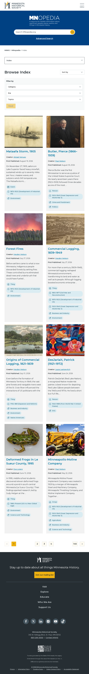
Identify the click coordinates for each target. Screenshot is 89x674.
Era (9, 93)
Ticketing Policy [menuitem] (38, 669)
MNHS (7, 50)
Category (12, 87)
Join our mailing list (44, 575)
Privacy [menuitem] (12, 669)
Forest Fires (14, 248)
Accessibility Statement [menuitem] (71, 669)
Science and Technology (20, 515)
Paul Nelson (60, 161)
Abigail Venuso (20, 157)
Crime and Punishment (61, 202)
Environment (15, 198)
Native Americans (17, 418)
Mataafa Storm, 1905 (21, 151)
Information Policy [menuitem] (24, 669)
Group (54, 502)
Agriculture (56, 520)
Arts (53, 411)
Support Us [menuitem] (44, 607)
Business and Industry (60, 313)
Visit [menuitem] (44, 586)
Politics (55, 207)
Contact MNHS (52, 638)
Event (12, 187)
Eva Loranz (18, 469)
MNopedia (16, 50)
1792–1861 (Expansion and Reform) (23, 404)
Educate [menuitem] (44, 597)
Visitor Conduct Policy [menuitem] (53, 669)
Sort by (65, 72)
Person (55, 191)
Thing (12, 284)
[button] (82, 5)
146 (75, 544)
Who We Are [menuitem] (44, 602)
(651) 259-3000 (37, 638)
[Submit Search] (72, 32)
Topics (11, 99)
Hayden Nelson (20, 254)
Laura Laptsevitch (62, 369)
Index (9, 60)
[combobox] (44, 32)
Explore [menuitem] (44, 592)
